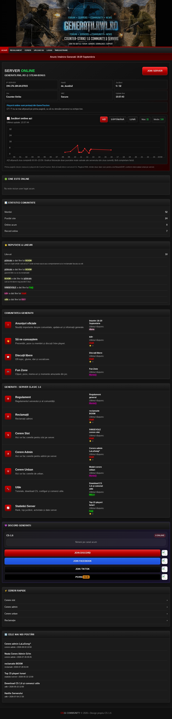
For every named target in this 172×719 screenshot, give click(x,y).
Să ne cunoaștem (26, 339)
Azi (104, 119)
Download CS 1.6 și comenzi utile (96, 486)
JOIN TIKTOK (82, 569)
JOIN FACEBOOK (82, 561)
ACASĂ (4, 50)
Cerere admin (86, 607)
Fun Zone (21, 370)
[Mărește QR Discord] (164, 553)
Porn (82, 577)
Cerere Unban (24, 469)
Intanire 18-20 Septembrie (95, 322)
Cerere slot (86, 600)
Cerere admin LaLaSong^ (95, 449)
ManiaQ (92, 375)
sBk (6, 299)
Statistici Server (25, 506)
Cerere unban (86, 613)
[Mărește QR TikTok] (164, 569)
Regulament (23, 397)
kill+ (6, 293)
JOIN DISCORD (82, 553)
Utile (18, 487)
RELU (92, 495)
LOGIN (49, 50)
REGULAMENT (16, 50)
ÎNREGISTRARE (61, 50)
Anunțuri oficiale (25, 323)
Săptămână (117, 119)
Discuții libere (24, 355)
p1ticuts (8, 260)
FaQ (31, 287)
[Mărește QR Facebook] (164, 561)
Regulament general (95, 395)
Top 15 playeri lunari (95, 503)
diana (91, 329)
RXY (24, 299)
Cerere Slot (22, 433)
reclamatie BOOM (94, 412)
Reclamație (86, 620)
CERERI (28, 50)
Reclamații (22, 414)
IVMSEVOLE (10, 287)
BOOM (28, 260)
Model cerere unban (95, 468)
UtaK (24, 293)
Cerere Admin (24, 452)
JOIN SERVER (155, 71)
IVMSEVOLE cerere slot (95, 430)
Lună (133, 119)
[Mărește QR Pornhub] (164, 577)
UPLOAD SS (39, 50)
